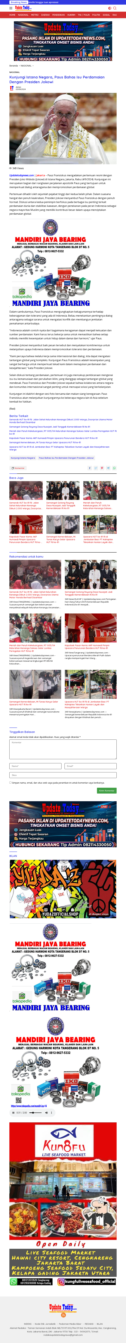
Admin (18, 87)
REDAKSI (89, 1324)
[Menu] (11, 8)
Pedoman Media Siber (70, 1324)
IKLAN (100, 1324)
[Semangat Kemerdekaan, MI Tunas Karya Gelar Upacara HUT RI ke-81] (63, 524)
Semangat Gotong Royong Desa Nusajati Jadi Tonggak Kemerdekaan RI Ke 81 (49, 426)
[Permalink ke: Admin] (11, 88)
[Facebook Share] (89, 468)
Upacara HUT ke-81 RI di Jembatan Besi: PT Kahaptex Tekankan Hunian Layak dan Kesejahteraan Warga (59, 448)
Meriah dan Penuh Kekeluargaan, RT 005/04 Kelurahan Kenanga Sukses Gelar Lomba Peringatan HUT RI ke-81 (63, 432)
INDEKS (28, 1324)
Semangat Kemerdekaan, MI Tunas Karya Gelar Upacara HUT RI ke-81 (45, 442)
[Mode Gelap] (110, 8)
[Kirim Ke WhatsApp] (114, 468)
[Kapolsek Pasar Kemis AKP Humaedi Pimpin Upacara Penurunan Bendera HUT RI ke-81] (26, 524)
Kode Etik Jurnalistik (45, 1324)
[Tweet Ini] (96, 468)
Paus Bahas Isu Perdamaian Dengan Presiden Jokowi (66, 458)
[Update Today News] (23, 8)
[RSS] (63, 1315)
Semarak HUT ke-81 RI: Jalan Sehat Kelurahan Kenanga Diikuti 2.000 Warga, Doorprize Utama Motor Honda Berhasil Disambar (61, 421)
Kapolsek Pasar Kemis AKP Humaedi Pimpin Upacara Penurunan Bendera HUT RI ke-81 (53, 438)
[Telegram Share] (108, 468)
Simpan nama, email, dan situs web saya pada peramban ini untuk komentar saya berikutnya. (58, 782)
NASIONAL (14, 72)
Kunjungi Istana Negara (23, 458)
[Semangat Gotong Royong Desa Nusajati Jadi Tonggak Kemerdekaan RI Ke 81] (63, 490)
